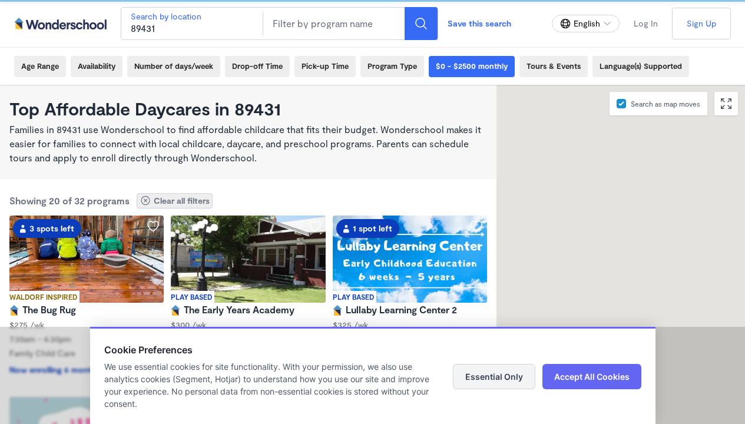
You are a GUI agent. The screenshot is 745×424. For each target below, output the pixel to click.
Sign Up (701, 23)
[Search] (421, 23)
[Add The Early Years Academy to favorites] (315, 226)
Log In (646, 23)
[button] (587, 254)
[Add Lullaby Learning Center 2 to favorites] (476, 226)
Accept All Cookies (592, 377)
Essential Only (494, 377)
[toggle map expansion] (726, 103)
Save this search (479, 23)
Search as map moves (665, 104)
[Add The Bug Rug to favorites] (153, 226)
